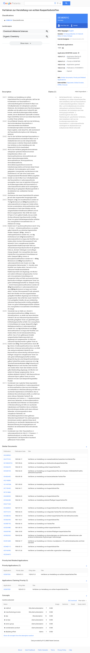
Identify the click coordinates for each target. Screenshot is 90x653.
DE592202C (7, 535)
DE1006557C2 (8, 463)
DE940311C (7, 546)
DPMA (60, 85)
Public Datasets (43, 650)
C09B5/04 (9, 20)
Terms (53, 650)
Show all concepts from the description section (19, 635)
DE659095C (7, 496)
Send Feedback (30, 650)
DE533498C (7, 527)
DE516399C (7, 550)
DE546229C (7, 467)
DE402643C (7, 476)
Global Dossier (79, 82)
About (20, 650)
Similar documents (67, 77)
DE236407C (7, 554)
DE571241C (7, 512)
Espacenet (70, 82)
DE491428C (7, 541)
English (71, 31)
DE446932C (7, 508)
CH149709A (7, 484)
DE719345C (7, 488)
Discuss (64, 85)
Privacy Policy (62, 650)
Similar (75, 25)
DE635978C (7, 531)
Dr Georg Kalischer (70, 34)
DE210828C (7, 480)
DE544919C (7, 471)
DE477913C (7, 459)
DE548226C (7, 516)
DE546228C (7, 500)
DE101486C (7, 492)
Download (73, 600)
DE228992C (7, 455)
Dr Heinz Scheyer (67, 36)
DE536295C (7, 520)
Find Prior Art (64, 25)
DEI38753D (7, 574)
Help (70, 650)
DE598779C (7, 523)
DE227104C (7, 504)
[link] (14, 20)
